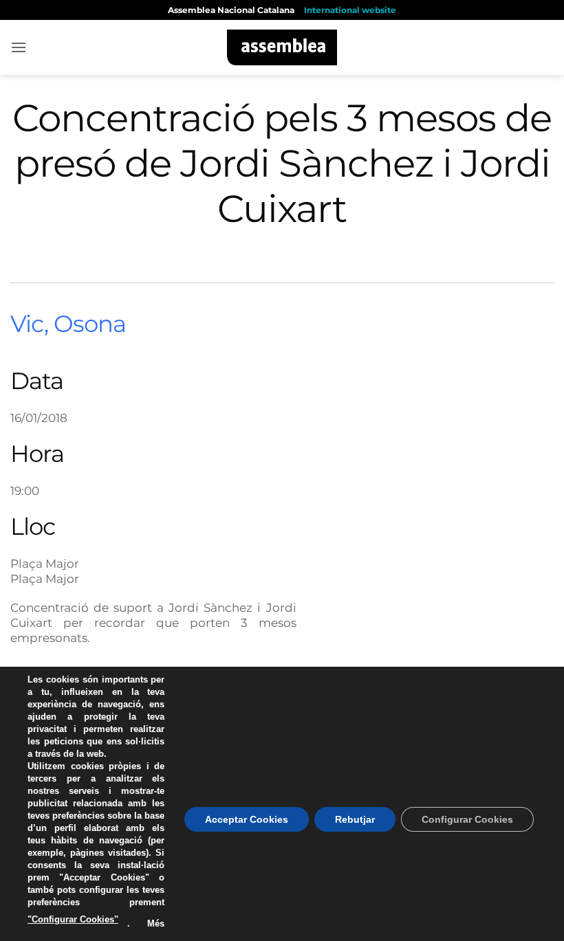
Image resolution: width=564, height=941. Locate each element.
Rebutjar (355, 819)
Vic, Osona (68, 323)
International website (350, 10)
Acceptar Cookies (246, 819)
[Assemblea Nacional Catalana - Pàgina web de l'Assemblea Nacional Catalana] (282, 47)
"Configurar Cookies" (73, 919)
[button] (18, 47)
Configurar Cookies (467, 819)
